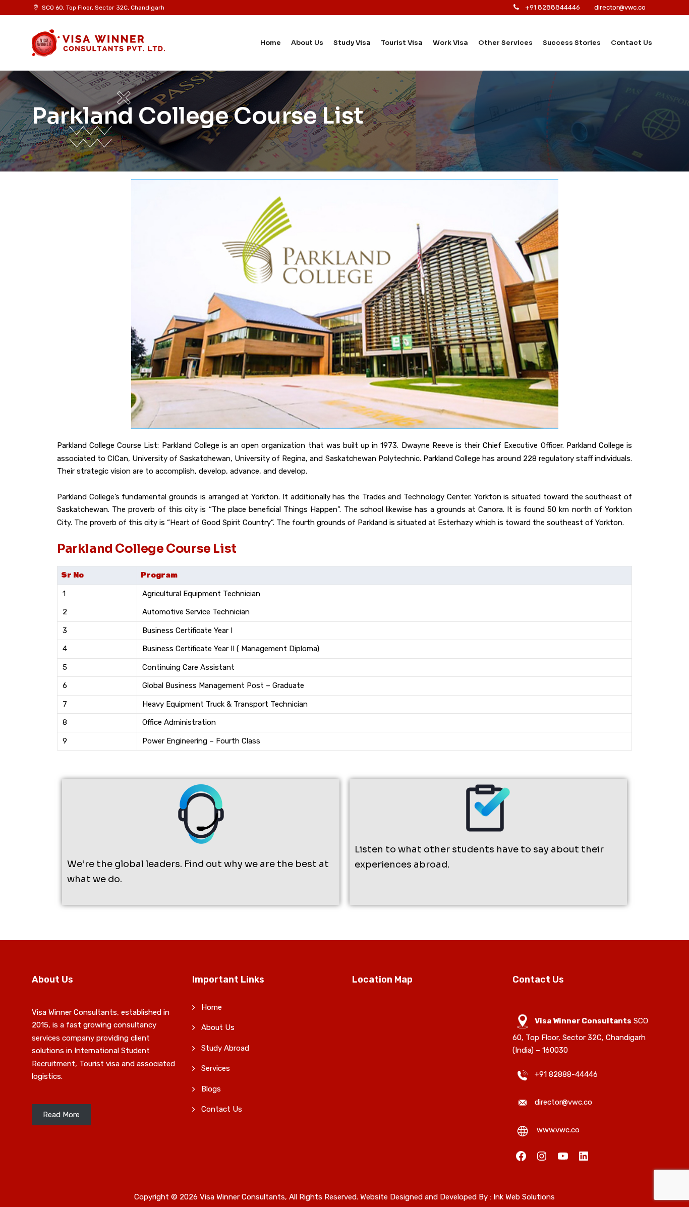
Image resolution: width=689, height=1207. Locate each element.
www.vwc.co (558, 1129)
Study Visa (352, 42)
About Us (307, 42)
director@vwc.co (620, 7)
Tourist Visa (402, 42)
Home (270, 42)
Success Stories (572, 42)
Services (215, 1068)
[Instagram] (542, 1155)
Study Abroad (225, 1048)
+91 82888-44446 (566, 1074)
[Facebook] (521, 1155)
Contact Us (631, 42)
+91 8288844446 (552, 7)
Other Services (505, 42)
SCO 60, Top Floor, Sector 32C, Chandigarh (103, 7)
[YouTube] (563, 1155)
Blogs (211, 1089)
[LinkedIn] (584, 1155)
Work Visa (450, 42)
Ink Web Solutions (524, 1196)
